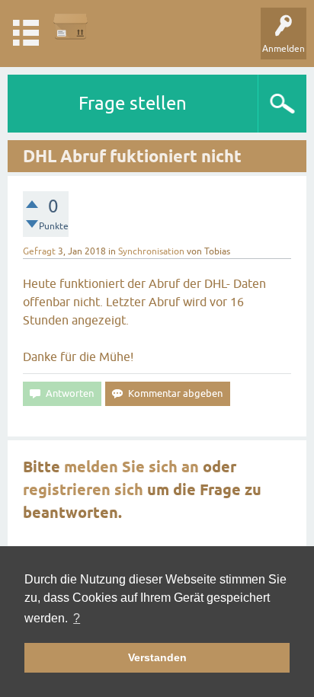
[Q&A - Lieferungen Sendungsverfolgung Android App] (70, 26)
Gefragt (39, 251)
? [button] (76, 618)
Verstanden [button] (157, 657)
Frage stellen (132, 103)
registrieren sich (83, 490)
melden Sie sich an (131, 467)
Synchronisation (151, 251)
